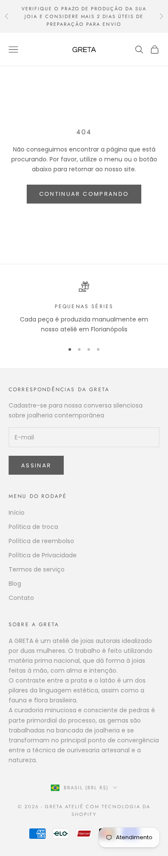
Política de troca (33, 526)
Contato (21, 597)
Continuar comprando (84, 194)
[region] (84, 307)
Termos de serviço (37, 569)
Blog (15, 583)
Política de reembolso (41, 541)
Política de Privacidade (43, 555)
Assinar (36, 465)
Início (17, 512)
